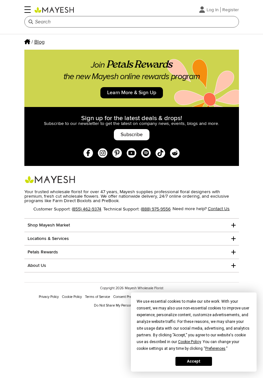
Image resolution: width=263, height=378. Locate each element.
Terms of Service (97, 297)
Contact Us (219, 208)
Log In (213, 9)
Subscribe (132, 134)
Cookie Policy (72, 297)
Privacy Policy (49, 297)
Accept (193, 361)
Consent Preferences (129, 297)
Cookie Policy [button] (189, 342)
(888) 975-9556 (156, 209)
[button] (27, 9)
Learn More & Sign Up (131, 92)
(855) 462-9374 (86, 209)
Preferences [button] (215, 348)
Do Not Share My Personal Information (123, 305)
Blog (39, 42)
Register (230, 9)
